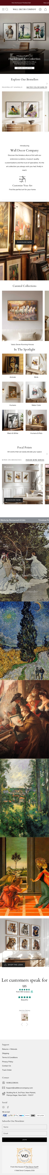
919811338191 (12, 1083)
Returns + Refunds (9, 1049)
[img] (24, 990)
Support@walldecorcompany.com (19, 1088)
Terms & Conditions (10, 1057)
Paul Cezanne (24, 583)
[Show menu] (3, 9)
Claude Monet (24, 559)
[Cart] (45, 9)
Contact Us (6, 1066)
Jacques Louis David (24, 575)
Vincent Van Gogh (24, 567)
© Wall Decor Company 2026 (25, 1170)
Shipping (5, 1053)
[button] (6, 9)
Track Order (7, 1070)
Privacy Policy (7, 1062)
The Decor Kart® (31, 1167)
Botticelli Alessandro (24, 591)
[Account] (40, 9)
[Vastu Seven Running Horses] (22, 316)
